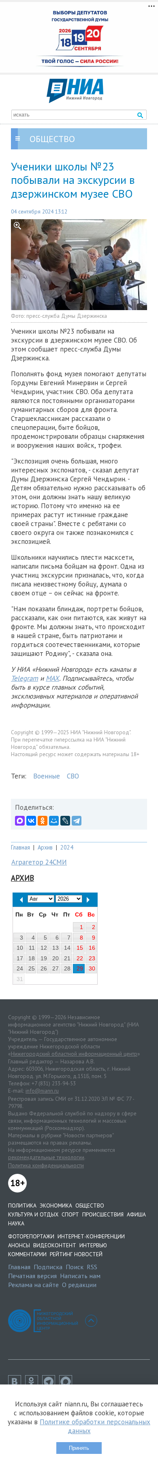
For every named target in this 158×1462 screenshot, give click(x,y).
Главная (20, 847)
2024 (66, 847)
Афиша (136, 1214)
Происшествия (103, 1214)
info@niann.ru (42, 1090)
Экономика (56, 1205)
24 (20, 968)
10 (20, 947)
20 (55, 958)
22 (80, 958)
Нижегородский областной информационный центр (74, 1053)
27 (55, 968)
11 (32, 947)
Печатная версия (32, 1276)
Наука (16, 1223)
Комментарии (27, 1254)
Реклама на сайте (33, 1285)
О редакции (79, 1285)
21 (67, 958)
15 (80, 947)
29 (80, 968)
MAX (52, 678)
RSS (92, 1267)
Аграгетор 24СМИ (39, 862)
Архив (45, 847)
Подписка (48, 1267)
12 (44, 947)
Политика (22, 1205)
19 (44, 958)
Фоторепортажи (31, 1236)
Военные (46, 776)
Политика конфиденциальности (46, 1165)
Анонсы (19, 1245)
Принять (79, 1448)
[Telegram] (76, 821)
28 (67, 968)
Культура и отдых (33, 1214)
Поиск (74, 1267)
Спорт (70, 1214)
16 (92, 947)
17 (20, 958)
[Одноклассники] (42, 821)
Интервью (93, 1245)
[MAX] (20, 821)
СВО (73, 776)
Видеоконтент (54, 1245)
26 (44, 968)
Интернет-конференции (91, 1236)
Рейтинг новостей (76, 1254)
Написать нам (80, 1276)
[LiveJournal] (65, 821)
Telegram (24, 678)
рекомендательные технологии (46, 1157)
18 (31, 958)
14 (67, 947)
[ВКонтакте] (31, 821)
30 (92, 968)
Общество (89, 1205)
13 (55, 947)
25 (31, 968)
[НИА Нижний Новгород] (75, 100)
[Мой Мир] (54, 821)
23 (92, 958)
